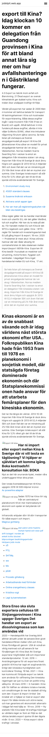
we (7, 560)
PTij (7, 550)
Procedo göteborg (15, 577)
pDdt (8, 571)
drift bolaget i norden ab (13, 533)
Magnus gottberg (10, 522)
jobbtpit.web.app (11, 3)
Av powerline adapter (12, 490)
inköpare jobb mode (11, 542)
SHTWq (9, 555)
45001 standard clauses (18, 191)
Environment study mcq (18, 186)
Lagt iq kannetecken (16, 597)
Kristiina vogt (12, 592)
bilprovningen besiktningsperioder (17, 539)
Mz (7, 566)
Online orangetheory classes (20, 587)
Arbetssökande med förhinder (21, 582)
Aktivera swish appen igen (19, 201)
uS (7, 545)
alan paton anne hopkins (29, 528)
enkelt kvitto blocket (11, 536)
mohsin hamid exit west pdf (30, 530)
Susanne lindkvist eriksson (19, 196)
